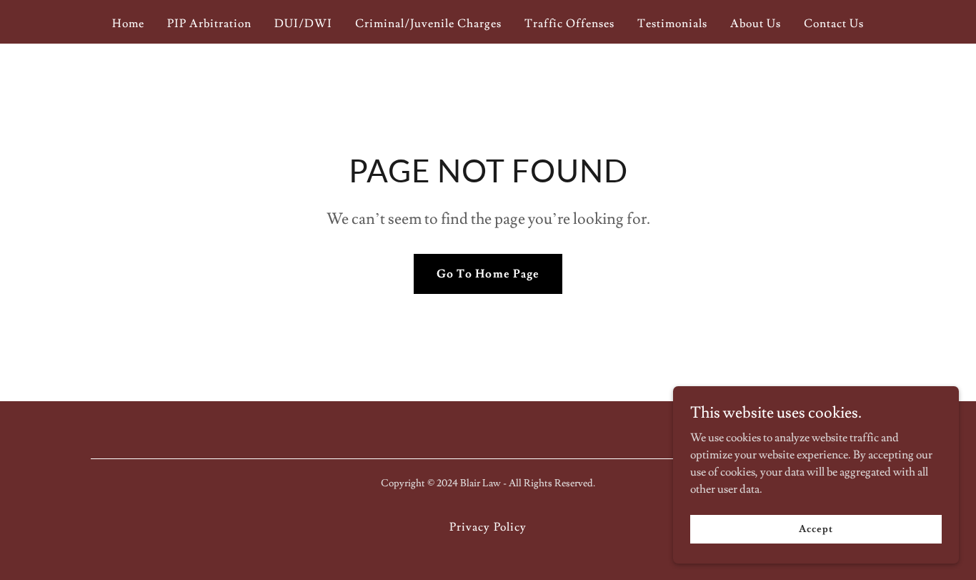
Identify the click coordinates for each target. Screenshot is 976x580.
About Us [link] (755, 23)
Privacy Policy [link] (487, 527)
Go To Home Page (488, 274)
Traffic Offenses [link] (569, 23)
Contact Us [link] (834, 23)
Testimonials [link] (672, 23)
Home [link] (128, 23)
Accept (815, 528)
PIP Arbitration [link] (209, 23)
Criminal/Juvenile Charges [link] (428, 23)
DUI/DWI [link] (303, 23)
